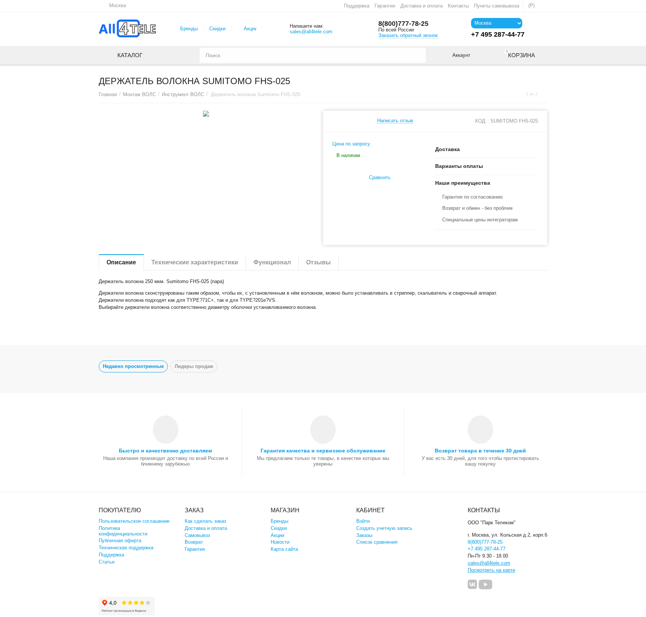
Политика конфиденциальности (123, 531)
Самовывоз (197, 535)
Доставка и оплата (421, 6)
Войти (363, 521)
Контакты (458, 6)
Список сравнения (376, 542)
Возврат (194, 542)
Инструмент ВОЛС (183, 94)
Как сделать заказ (205, 521)
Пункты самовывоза (496, 6)
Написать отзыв (395, 120)
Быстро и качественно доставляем (165, 451)
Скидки (217, 28)
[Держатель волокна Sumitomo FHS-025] (206, 114)
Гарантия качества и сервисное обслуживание (323, 451)
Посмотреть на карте (491, 570)
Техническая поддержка (126, 547)
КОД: (481, 121)
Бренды (189, 28)
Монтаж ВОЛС (139, 94)
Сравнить (379, 177)
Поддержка (356, 6)
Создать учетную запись (384, 528)
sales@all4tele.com (311, 31)
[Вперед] (544, 94)
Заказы (364, 535)
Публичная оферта (120, 540)
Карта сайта (284, 549)
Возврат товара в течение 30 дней (480, 451)
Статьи (106, 562)
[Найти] (418, 55)
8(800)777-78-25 (403, 23)
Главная (108, 94)
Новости (280, 542)
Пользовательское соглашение (134, 521)
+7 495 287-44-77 (486, 549)
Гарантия (385, 6)
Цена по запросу (351, 144)
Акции (250, 28)
